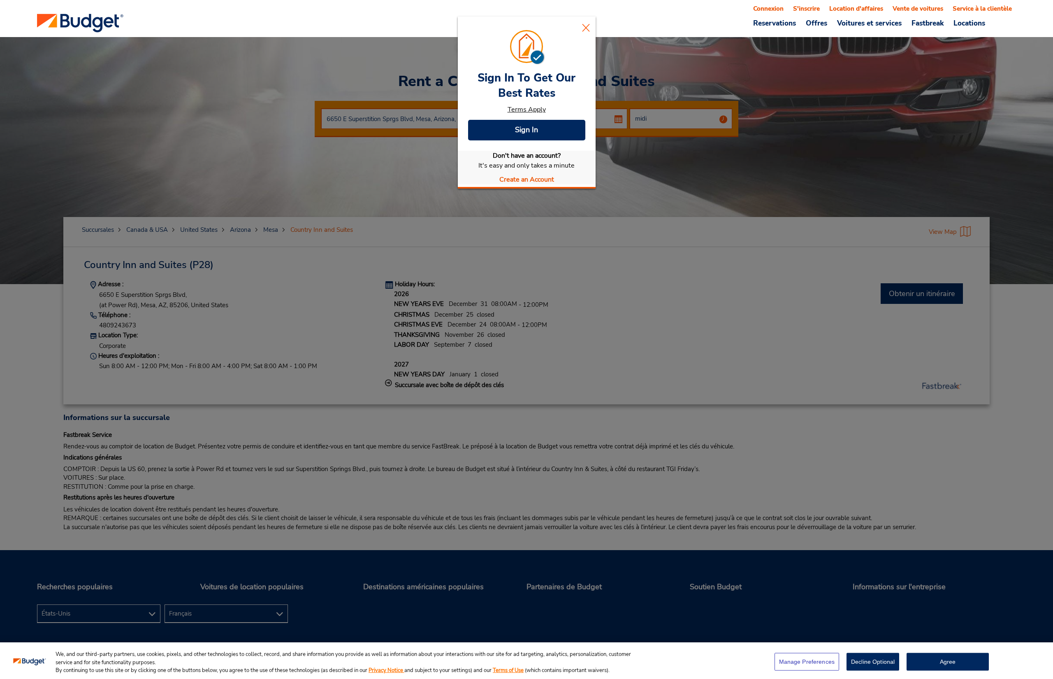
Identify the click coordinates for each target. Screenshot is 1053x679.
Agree (948, 661)
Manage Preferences (807, 661)
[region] (526, 660)
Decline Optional (873, 661)
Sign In (526, 130)
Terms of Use (508, 670)
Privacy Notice (386, 670)
